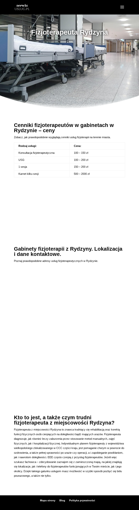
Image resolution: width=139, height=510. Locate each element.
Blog (62, 500)
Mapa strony (47, 500)
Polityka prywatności (82, 500)
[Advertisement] (69, 68)
